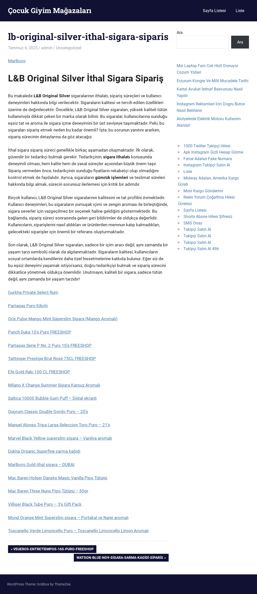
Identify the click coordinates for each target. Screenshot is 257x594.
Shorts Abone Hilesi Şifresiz (207, 216)
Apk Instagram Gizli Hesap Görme (213, 152)
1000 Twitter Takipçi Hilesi (206, 146)
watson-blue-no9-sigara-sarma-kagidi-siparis (119, 558)
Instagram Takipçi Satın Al (206, 165)
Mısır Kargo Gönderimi (203, 191)
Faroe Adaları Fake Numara (207, 158)
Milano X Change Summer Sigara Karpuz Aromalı (54, 385)
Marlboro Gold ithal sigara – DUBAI (41, 464)
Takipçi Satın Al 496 (201, 248)
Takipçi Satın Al (197, 229)
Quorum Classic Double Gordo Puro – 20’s (48, 411)
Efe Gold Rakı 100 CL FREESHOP (39, 371)
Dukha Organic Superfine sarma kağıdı (44, 451)
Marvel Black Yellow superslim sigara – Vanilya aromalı (60, 438)
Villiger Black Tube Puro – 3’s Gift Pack (45, 504)
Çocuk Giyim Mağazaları (49, 10)
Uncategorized (68, 47)
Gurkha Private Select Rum (33, 292)
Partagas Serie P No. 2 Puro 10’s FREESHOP (50, 345)
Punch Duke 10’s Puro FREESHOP (39, 332)
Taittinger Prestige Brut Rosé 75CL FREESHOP (52, 358)
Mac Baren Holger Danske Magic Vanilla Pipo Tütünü (57, 477)
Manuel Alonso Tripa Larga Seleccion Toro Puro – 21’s (59, 424)
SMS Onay (192, 223)
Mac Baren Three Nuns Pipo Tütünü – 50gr (48, 490)
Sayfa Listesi (214, 10)
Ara (180, 32)
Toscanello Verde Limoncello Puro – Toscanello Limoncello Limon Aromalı (78, 530)
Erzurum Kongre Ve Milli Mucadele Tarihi (212, 80)
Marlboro (17, 60)
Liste (240, 10)
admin (46, 47)
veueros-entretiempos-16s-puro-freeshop (53, 550)
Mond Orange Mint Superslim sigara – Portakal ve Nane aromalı (68, 517)
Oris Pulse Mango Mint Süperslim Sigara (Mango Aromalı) (62, 318)
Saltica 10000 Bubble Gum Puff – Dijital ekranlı (52, 398)
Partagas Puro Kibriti (28, 305)
